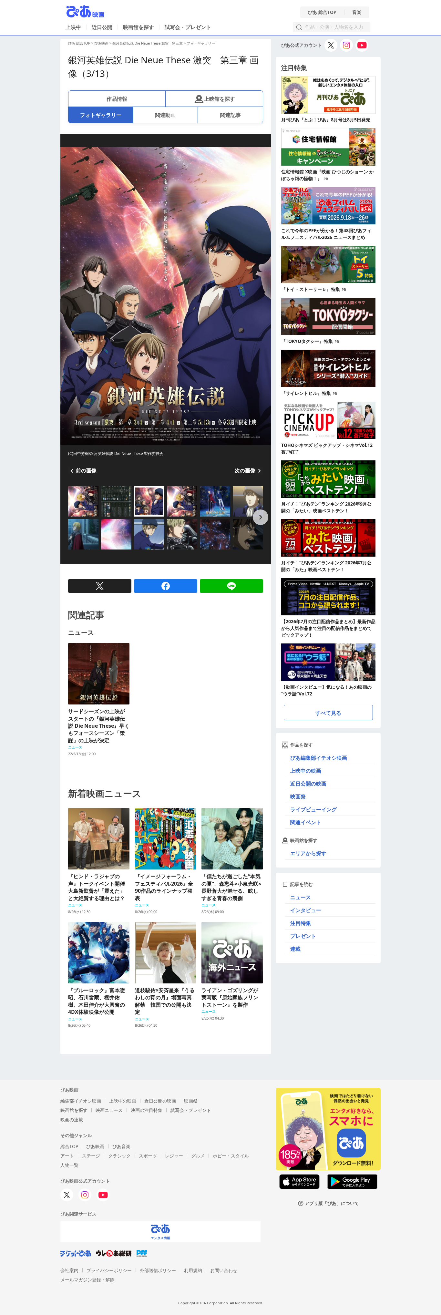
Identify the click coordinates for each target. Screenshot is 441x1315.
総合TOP (69, 1146)
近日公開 (102, 27)
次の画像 (245, 470)
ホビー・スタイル (231, 1156)
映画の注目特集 (146, 1110)
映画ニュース (109, 1110)
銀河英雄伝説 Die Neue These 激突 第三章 (147, 43)
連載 (295, 948)
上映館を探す (219, 98)
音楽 (356, 12)
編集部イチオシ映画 (80, 1101)
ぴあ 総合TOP (322, 12)
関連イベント (305, 822)
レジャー (174, 1156)
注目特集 (300, 923)
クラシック (119, 1156)
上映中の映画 (305, 770)
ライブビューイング (313, 809)
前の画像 (86, 470)
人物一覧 (69, 1165)
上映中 (73, 27)
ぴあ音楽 (121, 1146)
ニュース (300, 897)
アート (67, 1156)
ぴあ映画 (101, 43)
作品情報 (117, 98)
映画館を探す (138, 27)
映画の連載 (71, 1119)
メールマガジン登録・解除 (87, 1280)
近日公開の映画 (308, 783)
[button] (70, 517)
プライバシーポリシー (109, 1270)
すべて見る (328, 712)
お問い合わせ (223, 1270)
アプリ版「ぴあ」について (332, 1203)
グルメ (198, 1156)
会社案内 (69, 1270)
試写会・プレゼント (188, 27)
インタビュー (305, 910)
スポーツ (148, 1156)
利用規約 (193, 1270)
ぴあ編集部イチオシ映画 (318, 757)
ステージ (91, 1156)
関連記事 (230, 114)
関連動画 (165, 114)
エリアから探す (308, 853)
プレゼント (303, 936)
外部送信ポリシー (158, 1270)
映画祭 (298, 796)
